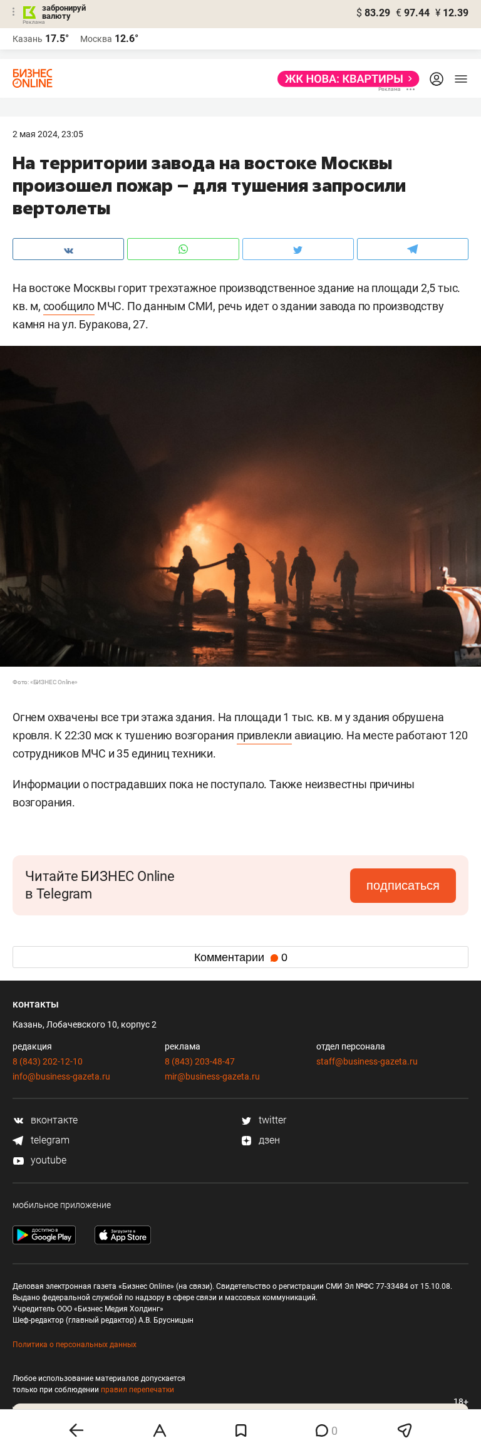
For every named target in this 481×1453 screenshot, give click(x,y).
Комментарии (240, 957)
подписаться (403, 885)
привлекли (264, 735)
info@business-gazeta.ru (61, 1076)
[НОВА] (345, 79)
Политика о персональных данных (75, 1344)
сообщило (69, 306)
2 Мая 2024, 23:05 (48, 134)
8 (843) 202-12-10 (48, 1061)
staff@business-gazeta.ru (367, 1061)
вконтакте (53, 1120)
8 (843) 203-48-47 (200, 1061)
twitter (271, 1120)
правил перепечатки (137, 1389)
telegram (49, 1140)
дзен (268, 1140)
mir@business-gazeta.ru (212, 1076)
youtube (47, 1160)
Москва (96, 39)
